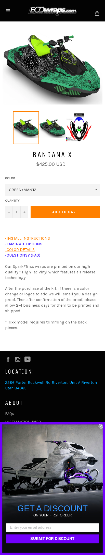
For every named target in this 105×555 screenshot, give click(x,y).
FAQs (9, 413)
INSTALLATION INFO (23, 421)
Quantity (12, 200)
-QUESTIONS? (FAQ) (22, 255)
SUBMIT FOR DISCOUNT (52, 539)
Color (10, 178)
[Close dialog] (100, 426)
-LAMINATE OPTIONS (23, 243)
